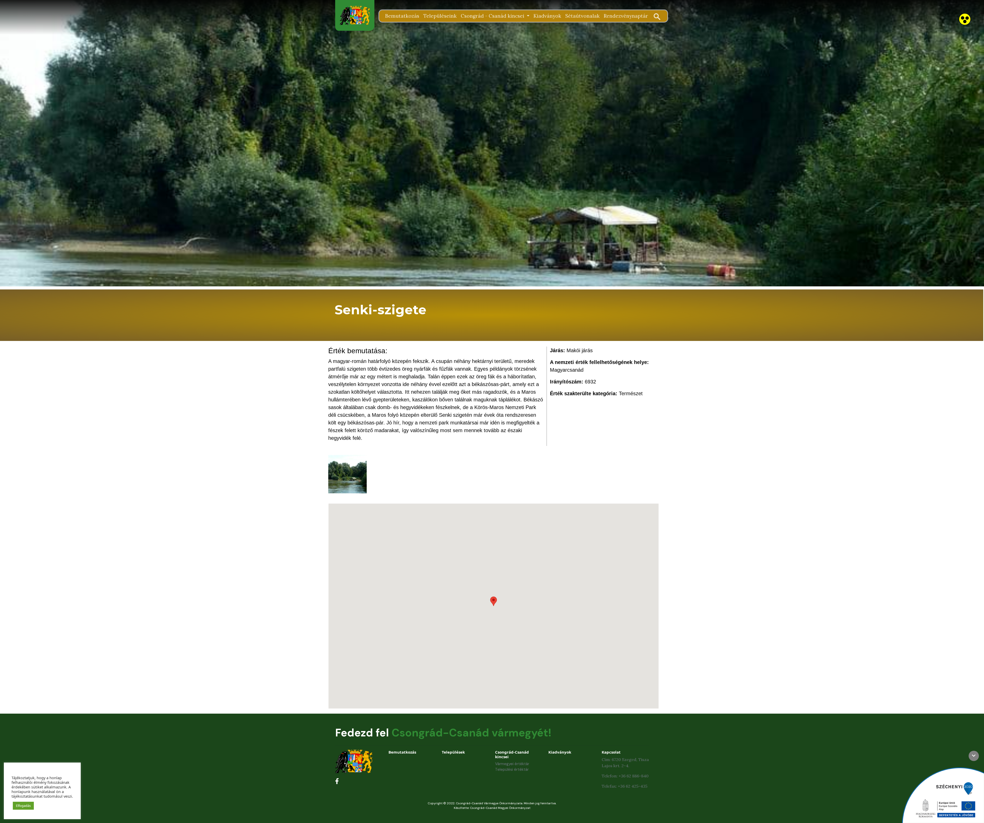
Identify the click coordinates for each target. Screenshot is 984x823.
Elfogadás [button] (23, 805)
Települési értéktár (512, 769)
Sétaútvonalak (582, 16)
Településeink (440, 16)
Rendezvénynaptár (626, 16)
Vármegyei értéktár (512, 763)
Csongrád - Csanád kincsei (493, 16)
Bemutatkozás (402, 16)
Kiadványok (547, 16)
